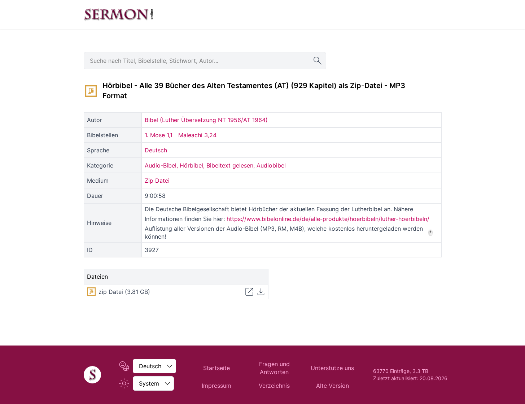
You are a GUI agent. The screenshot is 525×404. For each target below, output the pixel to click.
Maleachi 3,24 (197, 135)
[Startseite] (92, 374)
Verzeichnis (274, 385)
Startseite (216, 368)
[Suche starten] (317, 60)
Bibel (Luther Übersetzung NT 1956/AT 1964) (206, 119)
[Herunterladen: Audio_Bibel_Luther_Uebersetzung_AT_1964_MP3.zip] (261, 291)
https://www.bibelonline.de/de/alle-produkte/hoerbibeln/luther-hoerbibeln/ (328, 218)
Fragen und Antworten (274, 367)
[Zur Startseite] (118, 14)
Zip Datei (157, 180)
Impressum (216, 385)
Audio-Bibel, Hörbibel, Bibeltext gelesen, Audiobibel (215, 165)
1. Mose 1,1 (158, 135)
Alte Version (332, 385)
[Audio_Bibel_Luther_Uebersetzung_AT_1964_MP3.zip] (91, 91)
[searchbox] (205, 60)
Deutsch (156, 150)
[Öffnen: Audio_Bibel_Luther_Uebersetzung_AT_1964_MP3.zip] (249, 291)
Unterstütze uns (332, 368)
